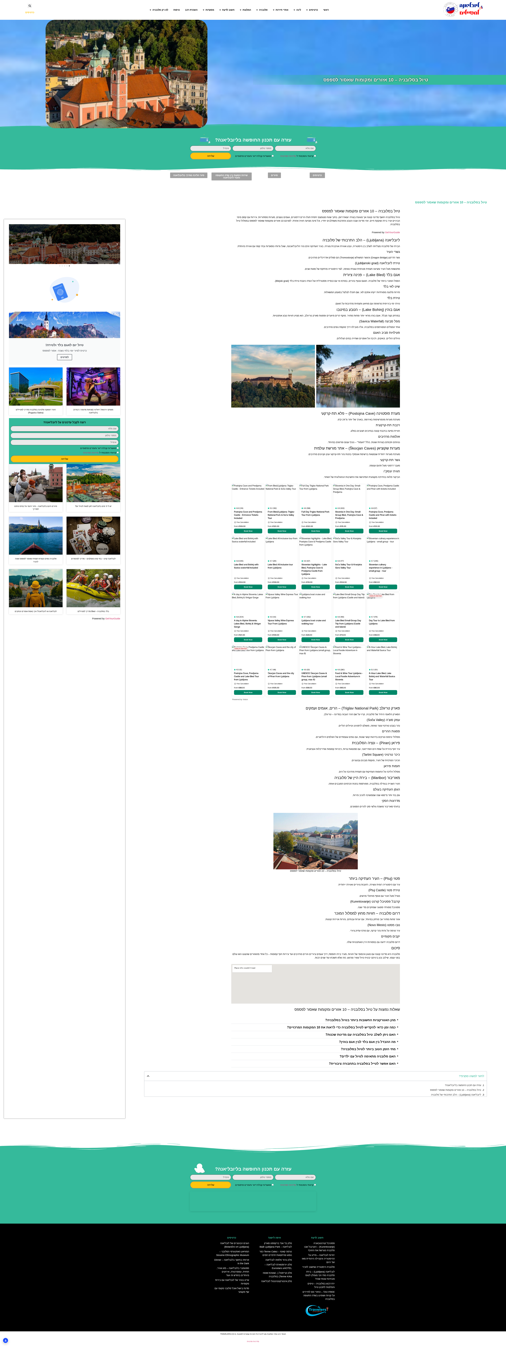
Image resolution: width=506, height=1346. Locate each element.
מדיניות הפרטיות (288, 156)
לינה (298, 10)
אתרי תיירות (282, 10)
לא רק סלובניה (160, 10)
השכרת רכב (191, 10)
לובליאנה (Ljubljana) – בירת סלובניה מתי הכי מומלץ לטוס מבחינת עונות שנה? (320, 1275)
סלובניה (263, 10)
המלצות (247, 10)
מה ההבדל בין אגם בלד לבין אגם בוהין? (367, 1042)
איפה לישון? (274, 1237)
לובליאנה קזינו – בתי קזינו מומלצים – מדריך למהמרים (93, 559)
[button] (30, 6)
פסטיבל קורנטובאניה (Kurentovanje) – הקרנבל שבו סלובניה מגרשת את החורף (319, 1247)
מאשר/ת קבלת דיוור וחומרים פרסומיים (253, 156)
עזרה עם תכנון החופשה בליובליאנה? (463, 1085)
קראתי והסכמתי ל (296, 156)
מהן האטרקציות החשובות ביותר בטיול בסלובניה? (360, 1020)
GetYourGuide (392, 232)
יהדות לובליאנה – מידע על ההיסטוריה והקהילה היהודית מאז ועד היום (318, 1259)
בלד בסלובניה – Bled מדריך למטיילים (93, 611)
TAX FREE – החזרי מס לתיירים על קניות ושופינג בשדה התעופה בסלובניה (319, 1295)
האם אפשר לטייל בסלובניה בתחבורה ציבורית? (362, 1063)
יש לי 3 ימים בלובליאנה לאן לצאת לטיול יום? (93, 506)
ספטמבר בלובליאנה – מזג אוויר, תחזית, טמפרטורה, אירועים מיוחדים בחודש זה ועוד (233, 1272)
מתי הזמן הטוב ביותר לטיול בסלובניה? (368, 1049)
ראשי (326, 10)
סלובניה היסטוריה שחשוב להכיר (318, 1267)
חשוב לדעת (228, 10)
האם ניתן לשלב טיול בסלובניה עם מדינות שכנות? (360, 1034)
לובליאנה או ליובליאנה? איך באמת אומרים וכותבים (36, 611)
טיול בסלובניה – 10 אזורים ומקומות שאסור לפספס (455, 1090)
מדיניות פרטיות (253, 1341)
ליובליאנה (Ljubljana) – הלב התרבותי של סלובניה (456, 1094)
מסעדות (210, 10)
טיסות (176, 10)
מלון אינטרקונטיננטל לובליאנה (276, 1281)
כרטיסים (313, 10)
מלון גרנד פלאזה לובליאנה (278, 1260)
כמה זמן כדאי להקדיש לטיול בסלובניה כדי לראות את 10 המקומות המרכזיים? (341, 1027)
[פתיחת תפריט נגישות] (5, 1340)
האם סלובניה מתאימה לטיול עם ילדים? (368, 1056)
